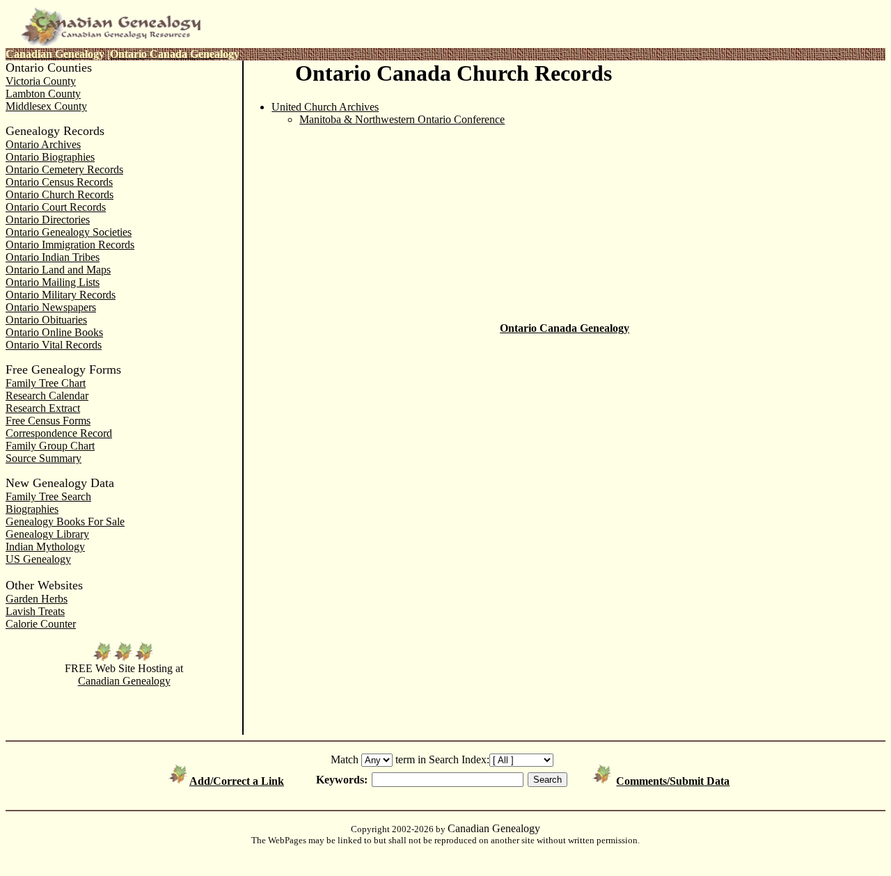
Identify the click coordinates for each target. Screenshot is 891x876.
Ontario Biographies (50, 157)
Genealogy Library (47, 534)
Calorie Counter (41, 624)
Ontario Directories (48, 219)
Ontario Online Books (54, 332)
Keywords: (342, 780)
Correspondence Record (59, 433)
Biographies (32, 509)
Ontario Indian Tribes (53, 257)
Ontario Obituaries (46, 320)
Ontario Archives (43, 144)
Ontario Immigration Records (70, 244)
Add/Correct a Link (236, 781)
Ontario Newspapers (51, 307)
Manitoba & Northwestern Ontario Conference (402, 119)
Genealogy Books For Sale (65, 521)
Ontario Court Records (56, 207)
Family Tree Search (48, 496)
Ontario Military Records (61, 295)
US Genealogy (38, 559)
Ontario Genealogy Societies (69, 232)
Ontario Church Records (59, 194)
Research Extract (43, 408)
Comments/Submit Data (673, 781)
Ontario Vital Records (54, 345)
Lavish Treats (35, 611)
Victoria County (41, 81)
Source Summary (43, 458)
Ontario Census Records (59, 182)
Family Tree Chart (46, 383)
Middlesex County (46, 106)
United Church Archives (325, 107)
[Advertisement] (774, 154)
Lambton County (43, 93)
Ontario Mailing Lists (53, 282)
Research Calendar (47, 395)
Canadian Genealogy (124, 681)
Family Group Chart (50, 446)
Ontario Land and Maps (58, 270)
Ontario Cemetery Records (64, 169)
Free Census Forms (48, 421)
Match (344, 759)
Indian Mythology (45, 546)
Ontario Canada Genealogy (564, 328)
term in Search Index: (442, 759)
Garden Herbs (37, 599)
